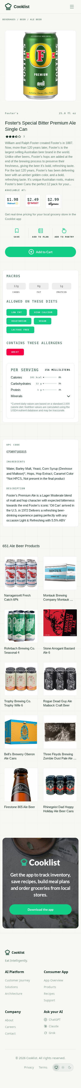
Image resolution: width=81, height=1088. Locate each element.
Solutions (11, 987)
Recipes (49, 994)
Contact (10, 1033)
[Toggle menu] (72, 6)
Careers (10, 1027)
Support (49, 1000)
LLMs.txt (13, 1067)
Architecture (13, 994)
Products (50, 987)
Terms (43, 1067)
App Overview (53, 980)
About (9, 1020)
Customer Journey (17, 980)
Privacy (29, 1067)
